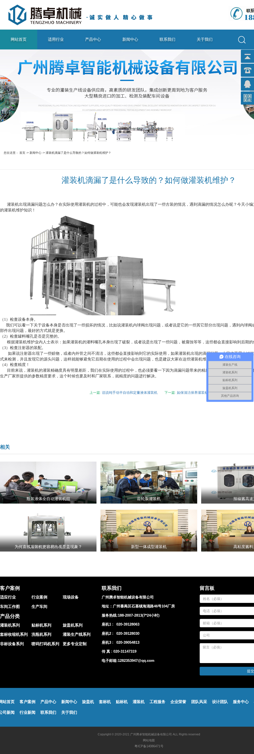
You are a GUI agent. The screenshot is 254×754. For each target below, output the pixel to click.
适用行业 (56, 39)
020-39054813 (126, 642)
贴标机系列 (41, 625)
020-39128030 (126, 633)
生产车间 (39, 606)
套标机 (105, 702)
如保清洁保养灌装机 (192, 393)
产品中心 (93, 39)
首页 (22, 153)
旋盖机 (88, 702)
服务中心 (241, 702)
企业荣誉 (178, 702)
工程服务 (157, 702)
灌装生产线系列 (77, 634)
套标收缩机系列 (14, 634)
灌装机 (139, 702)
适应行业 (8, 597)
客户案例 (27, 702)
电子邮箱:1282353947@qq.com (128, 660)
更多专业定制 (75, 644)
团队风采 (199, 702)
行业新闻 (27, 712)
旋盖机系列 (73, 625)
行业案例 (39, 597)
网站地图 (149, 740)
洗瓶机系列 (41, 634)
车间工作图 (10, 606)
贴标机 (122, 702)
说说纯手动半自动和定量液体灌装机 (130, 393)
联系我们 (167, 39)
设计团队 (220, 702)
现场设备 (71, 597)
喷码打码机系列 (45, 644)
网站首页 (19, 39)
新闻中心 (130, 39)
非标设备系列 (12, 644)
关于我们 (205, 39)
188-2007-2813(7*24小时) (138, 615)
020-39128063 (126, 624)
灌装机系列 (10, 625)
